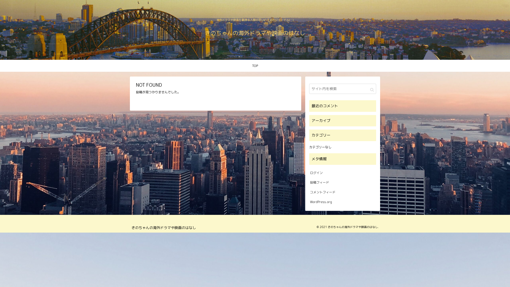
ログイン (316, 173)
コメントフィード (322, 192)
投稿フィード (319, 182)
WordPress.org (321, 202)
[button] (372, 89)
